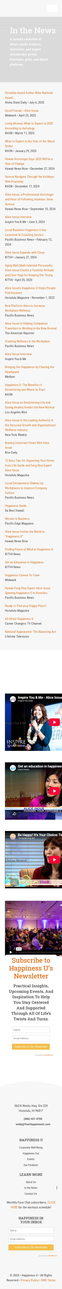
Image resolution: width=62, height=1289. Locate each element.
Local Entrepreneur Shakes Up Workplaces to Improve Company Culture (26, 488)
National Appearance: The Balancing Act (30, 632)
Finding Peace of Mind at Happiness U (29, 549)
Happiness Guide (15, 506)
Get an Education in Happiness (24, 562)
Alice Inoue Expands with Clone (25, 252)
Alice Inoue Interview (18, 217)
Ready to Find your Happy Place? (25, 606)
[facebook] (24, 1063)
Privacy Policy (30, 1280)
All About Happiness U (19, 619)
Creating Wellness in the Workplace (27, 341)
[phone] (42, 1130)
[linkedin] (37, 1063)
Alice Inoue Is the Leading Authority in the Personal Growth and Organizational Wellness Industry (30, 425)
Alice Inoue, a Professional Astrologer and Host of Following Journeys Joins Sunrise (29, 199)
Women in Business (17, 519)
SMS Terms (48, 1280)
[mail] (36, 1130)
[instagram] (31, 1063)
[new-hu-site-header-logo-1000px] (22, 6)
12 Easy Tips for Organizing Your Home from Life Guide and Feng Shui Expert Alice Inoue (29, 465)
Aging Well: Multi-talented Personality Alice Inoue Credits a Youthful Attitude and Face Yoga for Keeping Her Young (29, 270)
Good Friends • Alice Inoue (22, 111)
